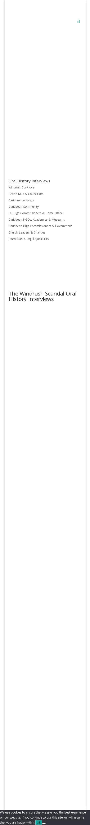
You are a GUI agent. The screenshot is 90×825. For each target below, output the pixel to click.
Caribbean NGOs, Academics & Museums (37, 219)
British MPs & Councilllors (26, 194)
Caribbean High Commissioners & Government (40, 226)
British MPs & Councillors (31, 407)
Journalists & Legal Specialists (29, 239)
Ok (39, 822)
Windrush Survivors (21, 187)
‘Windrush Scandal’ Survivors (31, 76)
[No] (44, 823)
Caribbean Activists (21, 200)
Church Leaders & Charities (27, 232)
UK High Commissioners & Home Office (36, 213)
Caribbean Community (24, 206)
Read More (23, 106)
